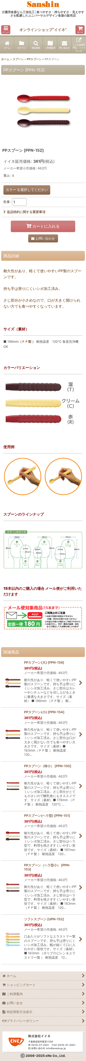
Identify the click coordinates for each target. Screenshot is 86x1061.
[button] (5, 29)
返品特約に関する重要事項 (26, 212)
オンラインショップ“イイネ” (43, 29)
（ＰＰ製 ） (27, 341)
